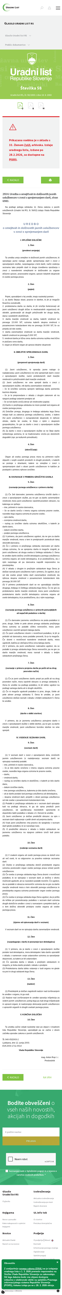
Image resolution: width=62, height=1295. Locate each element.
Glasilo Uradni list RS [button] (16, 35)
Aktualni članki (8, 1240)
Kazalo (14, 180)
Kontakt (37, 1244)
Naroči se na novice (10, 1244)
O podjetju (38, 1240)
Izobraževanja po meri (43, 1202)
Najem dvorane (40, 1206)
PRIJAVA (31, 1141)
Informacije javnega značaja (46, 1248)
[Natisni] (50, 180)
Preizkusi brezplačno (43, 1223)
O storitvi (38, 1219)
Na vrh (47, 1077)
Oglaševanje (39, 1251)
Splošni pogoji (40, 1255)
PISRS (13, 159)
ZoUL (27, 145)
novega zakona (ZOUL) (30, 1268)
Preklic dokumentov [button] (15, 44)
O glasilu (6, 1201)
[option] (31, 88)
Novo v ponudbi (9, 1219)
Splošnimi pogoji (35, 1170)
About (48, 1240)
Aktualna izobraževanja (44, 1198)
